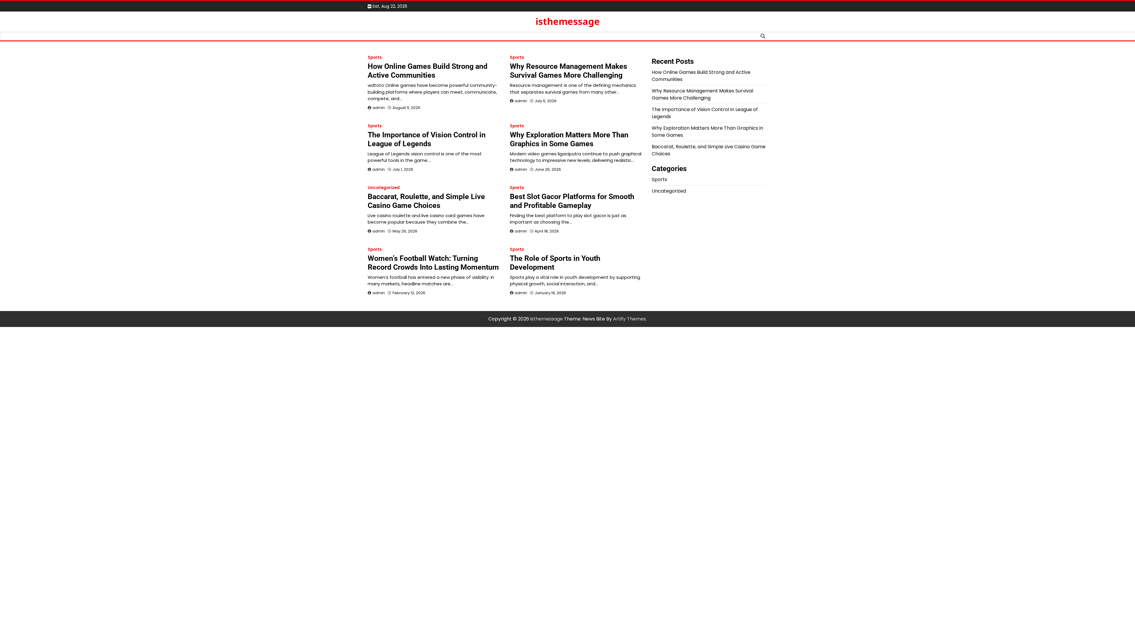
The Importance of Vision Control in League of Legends (427, 139)
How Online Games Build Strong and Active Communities (427, 70)
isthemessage (568, 21)
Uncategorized (384, 188)
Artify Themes (629, 318)
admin (378, 107)
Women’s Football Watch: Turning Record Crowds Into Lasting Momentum (433, 262)
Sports (375, 57)
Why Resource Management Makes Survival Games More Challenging (568, 70)
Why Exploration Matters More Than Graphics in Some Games (569, 139)
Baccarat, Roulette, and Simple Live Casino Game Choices (426, 201)
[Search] (762, 36)
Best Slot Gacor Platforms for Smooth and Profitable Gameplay (572, 201)
